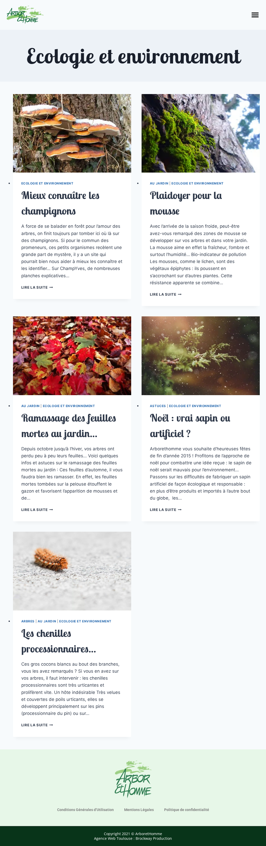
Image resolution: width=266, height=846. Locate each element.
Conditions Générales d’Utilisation (85, 810)
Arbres (28, 621)
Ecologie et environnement (47, 183)
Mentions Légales (139, 810)
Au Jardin (159, 183)
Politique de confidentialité (186, 810)
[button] (255, 15)
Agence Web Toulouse (113, 838)
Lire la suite (37, 287)
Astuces (158, 406)
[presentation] (72, 133)
